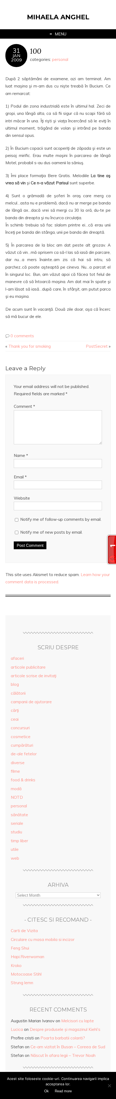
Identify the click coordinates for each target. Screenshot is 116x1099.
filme (15, 771)
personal (60, 59)
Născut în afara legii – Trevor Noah (62, 1055)
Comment (24, 406)
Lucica (17, 1029)
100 (35, 51)
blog (15, 684)
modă (16, 788)
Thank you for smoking (29, 346)
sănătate (19, 814)
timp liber (19, 840)
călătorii (18, 693)
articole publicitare (28, 667)
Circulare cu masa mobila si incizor (42, 939)
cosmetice (20, 736)
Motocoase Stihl (26, 974)
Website (22, 498)
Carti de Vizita (24, 930)
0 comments (22, 335)
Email (20, 476)
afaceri (17, 658)
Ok (46, 1091)
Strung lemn (22, 982)
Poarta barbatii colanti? (62, 1038)
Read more (63, 1091)
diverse (18, 762)
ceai (15, 719)
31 (16, 50)
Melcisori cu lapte (77, 1020)
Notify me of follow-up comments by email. (60, 519)
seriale (17, 823)
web (15, 858)
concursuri (20, 727)
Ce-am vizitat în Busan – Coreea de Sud (67, 1046)
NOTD (17, 797)
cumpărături (22, 745)
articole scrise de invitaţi (33, 675)
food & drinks (23, 779)
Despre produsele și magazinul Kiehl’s (65, 1029)
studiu (16, 831)
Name (21, 455)
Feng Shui (20, 948)
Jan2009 (16, 58)
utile (15, 849)
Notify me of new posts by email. (51, 532)
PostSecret (97, 346)
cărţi (15, 710)
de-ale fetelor (24, 753)
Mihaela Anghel (58, 17)
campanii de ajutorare (31, 701)
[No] (109, 1085)
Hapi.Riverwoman (27, 956)
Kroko (16, 965)
